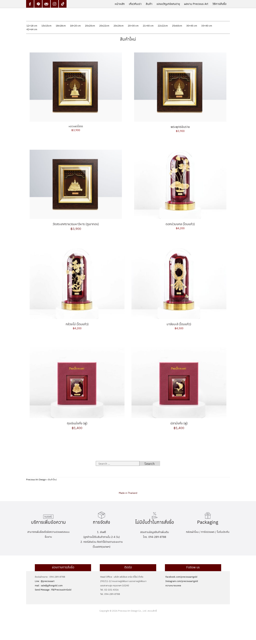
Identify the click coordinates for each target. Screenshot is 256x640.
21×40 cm (148, 25)
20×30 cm (133, 25)
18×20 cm (75, 25)
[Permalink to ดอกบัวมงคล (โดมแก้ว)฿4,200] (180, 184)
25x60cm (177, 25)
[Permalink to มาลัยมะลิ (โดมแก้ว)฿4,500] (178, 283)
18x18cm (61, 25)
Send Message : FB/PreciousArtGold (53, 589)
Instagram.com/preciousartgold (181, 581)
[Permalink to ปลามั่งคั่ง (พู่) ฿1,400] (178, 382)
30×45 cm (191, 25)
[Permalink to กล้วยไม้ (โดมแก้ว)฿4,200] (77, 283)
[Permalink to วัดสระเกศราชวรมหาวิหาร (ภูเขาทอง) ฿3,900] (76, 184)
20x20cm (90, 25)
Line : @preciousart (45, 581)
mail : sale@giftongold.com (49, 585)
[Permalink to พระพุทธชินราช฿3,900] (180, 86)
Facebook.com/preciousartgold (181, 576)
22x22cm (163, 25)
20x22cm (104, 25)
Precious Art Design (36, 479)
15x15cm (46, 25)
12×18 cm (31, 25)
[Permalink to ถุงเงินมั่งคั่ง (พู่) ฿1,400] (77, 382)
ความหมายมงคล (173, 585)
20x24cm (118, 25)
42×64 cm (31, 29)
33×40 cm (206, 25)
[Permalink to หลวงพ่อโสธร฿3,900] (76, 86)
